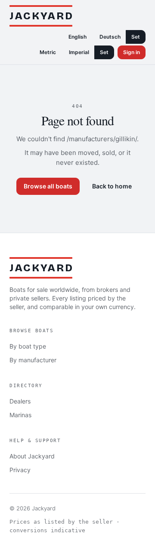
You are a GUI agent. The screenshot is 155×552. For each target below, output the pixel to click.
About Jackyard (32, 456)
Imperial (79, 52)
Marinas (20, 415)
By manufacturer (32, 360)
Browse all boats (48, 186)
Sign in (131, 52)
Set (135, 36)
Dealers (20, 401)
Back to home (112, 186)
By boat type (27, 346)
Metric (48, 52)
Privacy (20, 469)
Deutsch (110, 36)
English (77, 36)
